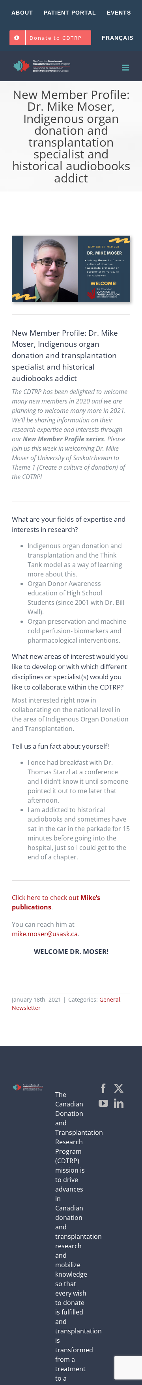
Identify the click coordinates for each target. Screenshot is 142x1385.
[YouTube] (103, 1103)
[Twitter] (118, 1088)
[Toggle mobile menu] (126, 67)
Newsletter (26, 1007)
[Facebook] (103, 1088)
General (109, 999)
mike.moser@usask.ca (45, 934)
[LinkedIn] (118, 1103)
